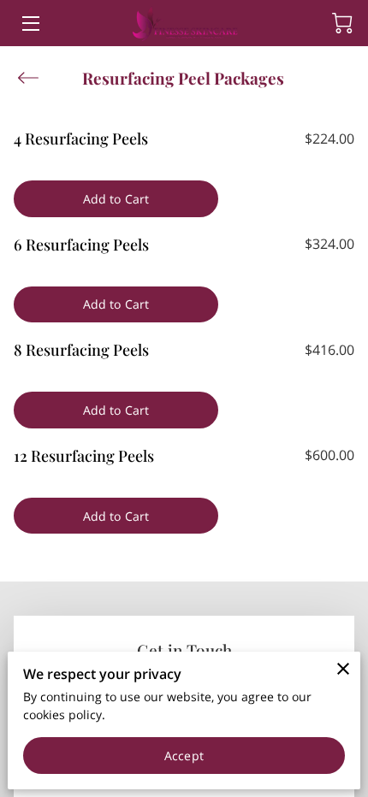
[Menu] (29, 23)
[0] (342, 23)
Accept (184, 755)
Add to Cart (116, 199)
